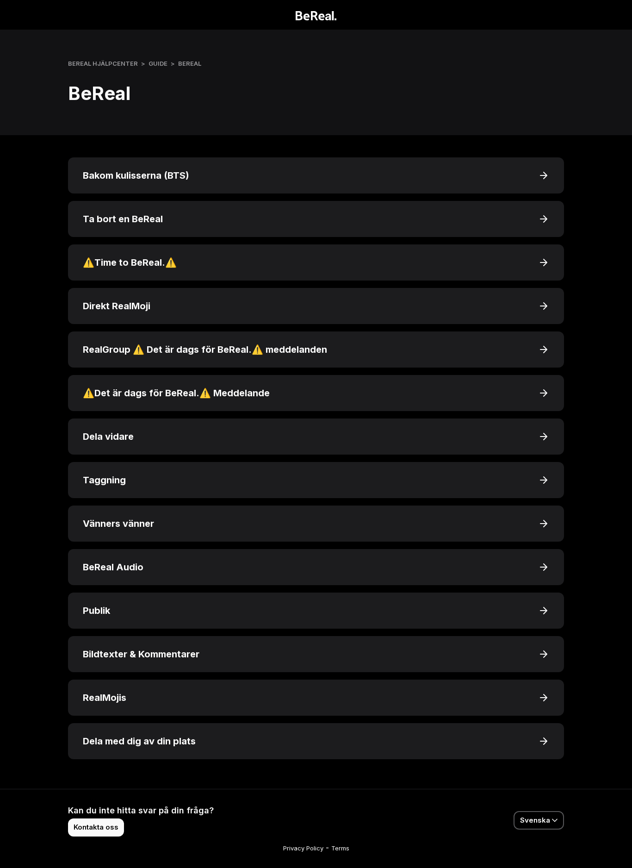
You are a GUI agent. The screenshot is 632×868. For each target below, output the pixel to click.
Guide (158, 63)
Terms (340, 848)
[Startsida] (316, 14)
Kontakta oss (96, 827)
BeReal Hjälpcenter (103, 63)
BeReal (189, 63)
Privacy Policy (303, 848)
